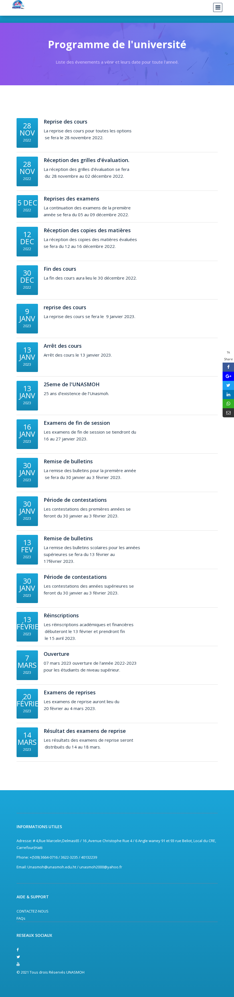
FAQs (21, 918)
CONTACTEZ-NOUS (33, 911)
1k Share (228, 355)
